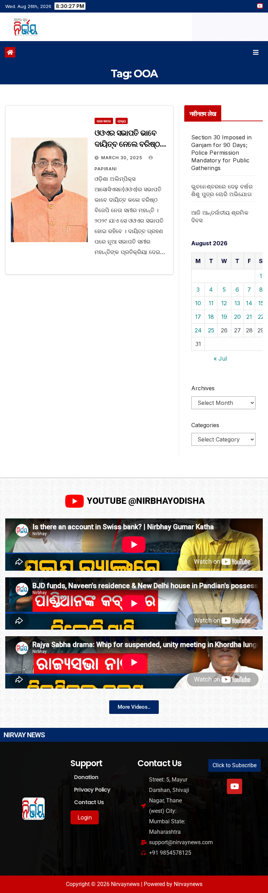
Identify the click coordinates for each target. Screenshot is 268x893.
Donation (86, 777)
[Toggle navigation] (256, 52)
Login (84, 817)
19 (224, 316)
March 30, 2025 (122, 157)
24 (198, 330)
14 (249, 303)
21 (249, 316)
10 (198, 303)
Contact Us (89, 802)
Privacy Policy (92, 790)
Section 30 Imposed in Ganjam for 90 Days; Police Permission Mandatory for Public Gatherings (221, 152)
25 (211, 330)
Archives (203, 388)
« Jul (220, 358)
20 (237, 316)
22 (261, 316)
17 (198, 316)
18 (211, 316)
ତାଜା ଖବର (104, 121)
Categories (205, 425)
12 (224, 303)
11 (211, 303)
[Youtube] (234, 786)
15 (261, 303)
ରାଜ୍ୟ (122, 121)
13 (237, 303)
